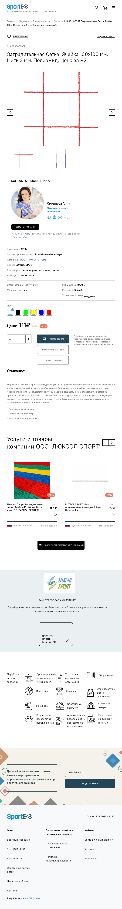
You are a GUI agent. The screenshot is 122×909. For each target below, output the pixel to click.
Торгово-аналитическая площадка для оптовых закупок (31, 11)
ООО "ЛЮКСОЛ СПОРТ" (33, 259)
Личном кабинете (22, 237)
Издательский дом (18, 881)
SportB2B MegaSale (18, 839)
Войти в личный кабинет (99, 839)
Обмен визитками (25, 227)
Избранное (91, 858)
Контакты (12, 890)
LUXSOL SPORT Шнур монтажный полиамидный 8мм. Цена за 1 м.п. (83, 507)
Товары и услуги (41, 21)
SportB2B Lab (15, 858)
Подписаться (90, 783)
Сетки (57, 21)
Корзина (89, 849)
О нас (10, 830)
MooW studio (32, 898)
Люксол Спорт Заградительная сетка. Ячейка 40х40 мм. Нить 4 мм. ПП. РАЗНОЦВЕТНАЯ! (25, 507)
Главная (11, 21)
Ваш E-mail (73, 769)
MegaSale (24, 21)
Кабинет (89, 830)
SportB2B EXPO (16, 849)
